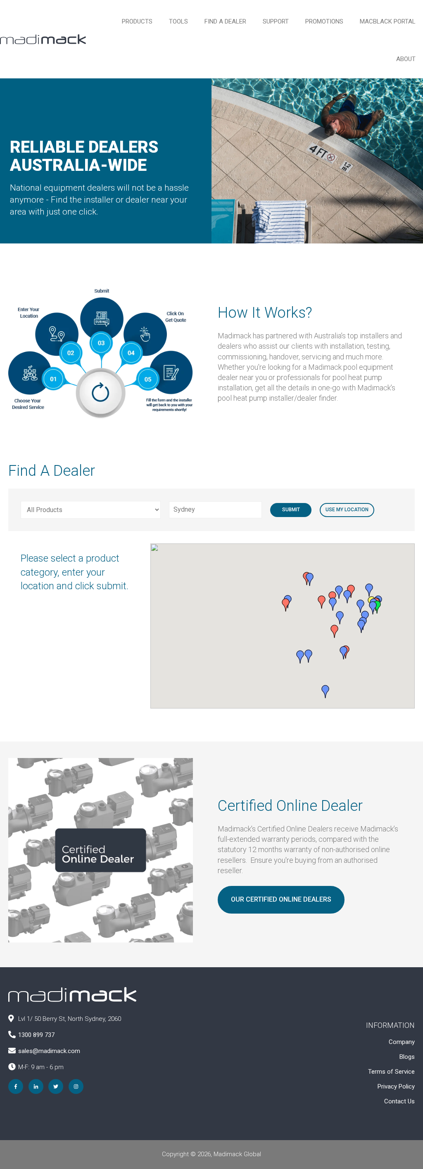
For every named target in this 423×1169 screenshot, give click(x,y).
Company (402, 1042)
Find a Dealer (225, 21)
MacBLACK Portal (388, 21)
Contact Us (399, 1101)
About (406, 59)
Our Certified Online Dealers (281, 899)
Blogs (407, 1056)
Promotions (324, 21)
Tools (178, 21)
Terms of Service (391, 1071)
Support (276, 21)
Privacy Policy (396, 1086)
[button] (333, 604)
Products (137, 21)
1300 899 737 (36, 1035)
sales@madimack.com (49, 1051)
